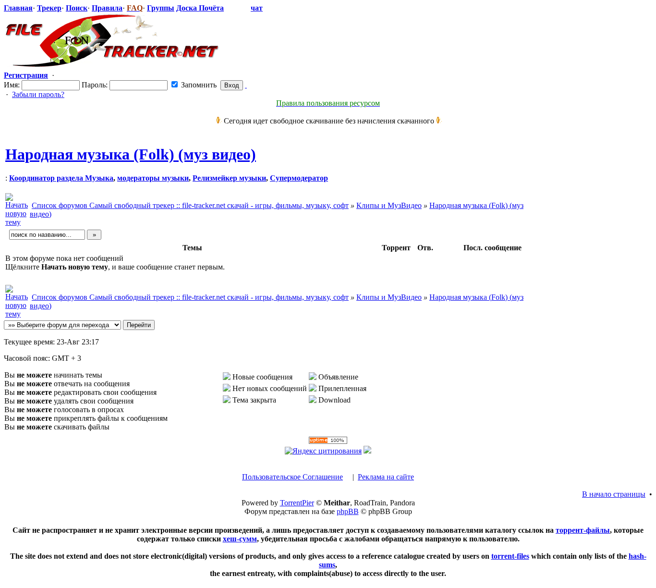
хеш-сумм (240, 539)
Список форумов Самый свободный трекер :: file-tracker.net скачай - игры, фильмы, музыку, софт (190, 205)
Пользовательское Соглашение (292, 477)
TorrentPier (297, 503)
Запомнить (198, 85)
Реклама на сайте (386, 477)
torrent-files (510, 556)
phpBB (348, 511)
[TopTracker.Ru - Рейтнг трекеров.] (367, 451)
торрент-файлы (583, 530)
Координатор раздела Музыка (61, 178)
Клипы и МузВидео (389, 205)
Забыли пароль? (38, 94)
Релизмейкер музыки (229, 178)
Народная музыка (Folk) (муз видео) (130, 154)
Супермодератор (299, 178)
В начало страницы (613, 494)
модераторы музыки (153, 178)
